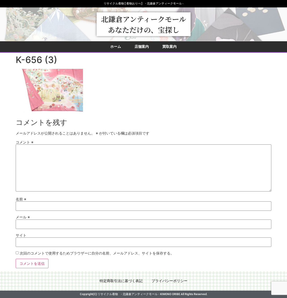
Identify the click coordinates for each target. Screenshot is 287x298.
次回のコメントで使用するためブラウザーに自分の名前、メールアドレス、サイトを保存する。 (97, 253)
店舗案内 (142, 46)
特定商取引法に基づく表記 (121, 281)
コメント (24, 142)
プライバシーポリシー (169, 281)
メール (23, 217)
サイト (21, 235)
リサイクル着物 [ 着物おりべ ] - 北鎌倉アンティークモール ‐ (143, 3)
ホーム (115, 46)
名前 (21, 199)
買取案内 (169, 46)
